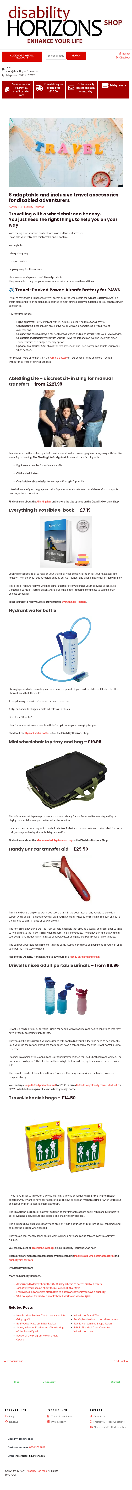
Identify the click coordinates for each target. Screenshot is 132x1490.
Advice (14, 206)
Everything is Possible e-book (42, 510)
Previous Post (13, 1361)
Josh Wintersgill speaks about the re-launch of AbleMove (48, 1287)
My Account (49, 1382)
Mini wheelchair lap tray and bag (46, 742)
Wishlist (115, 1382)
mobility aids (81, 1255)
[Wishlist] (115, 1379)
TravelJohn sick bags (33, 1098)
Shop (17, 1382)
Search (76, 55)
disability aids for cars (21, 1259)
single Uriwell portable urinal (40, 1085)
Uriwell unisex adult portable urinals (49, 965)
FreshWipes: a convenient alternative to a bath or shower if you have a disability (60, 1291)
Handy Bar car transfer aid (39, 849)
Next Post (121, 1361)
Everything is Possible (74, 601)
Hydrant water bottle (32, 610)
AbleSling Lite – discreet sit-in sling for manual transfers (61, 381)
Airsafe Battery (59, 357)
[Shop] (16, 1379)
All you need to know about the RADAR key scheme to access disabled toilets (59, 1284)
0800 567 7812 (37, 1447)
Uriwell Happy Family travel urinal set (96, 1085)
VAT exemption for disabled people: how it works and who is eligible (53, 1296)
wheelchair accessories (102, 1255)
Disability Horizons (36, 1470)
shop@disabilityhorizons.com (29, 1455)
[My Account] (49, 1379)
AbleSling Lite (43, 501)
